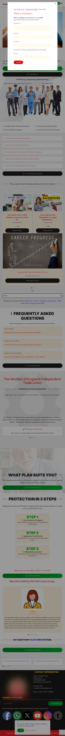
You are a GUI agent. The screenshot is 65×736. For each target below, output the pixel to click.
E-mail (16, 41)
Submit (18, 62)
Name (16, 33)
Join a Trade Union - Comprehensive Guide (25, 9)
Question (17, 23)
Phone (16, 53)
